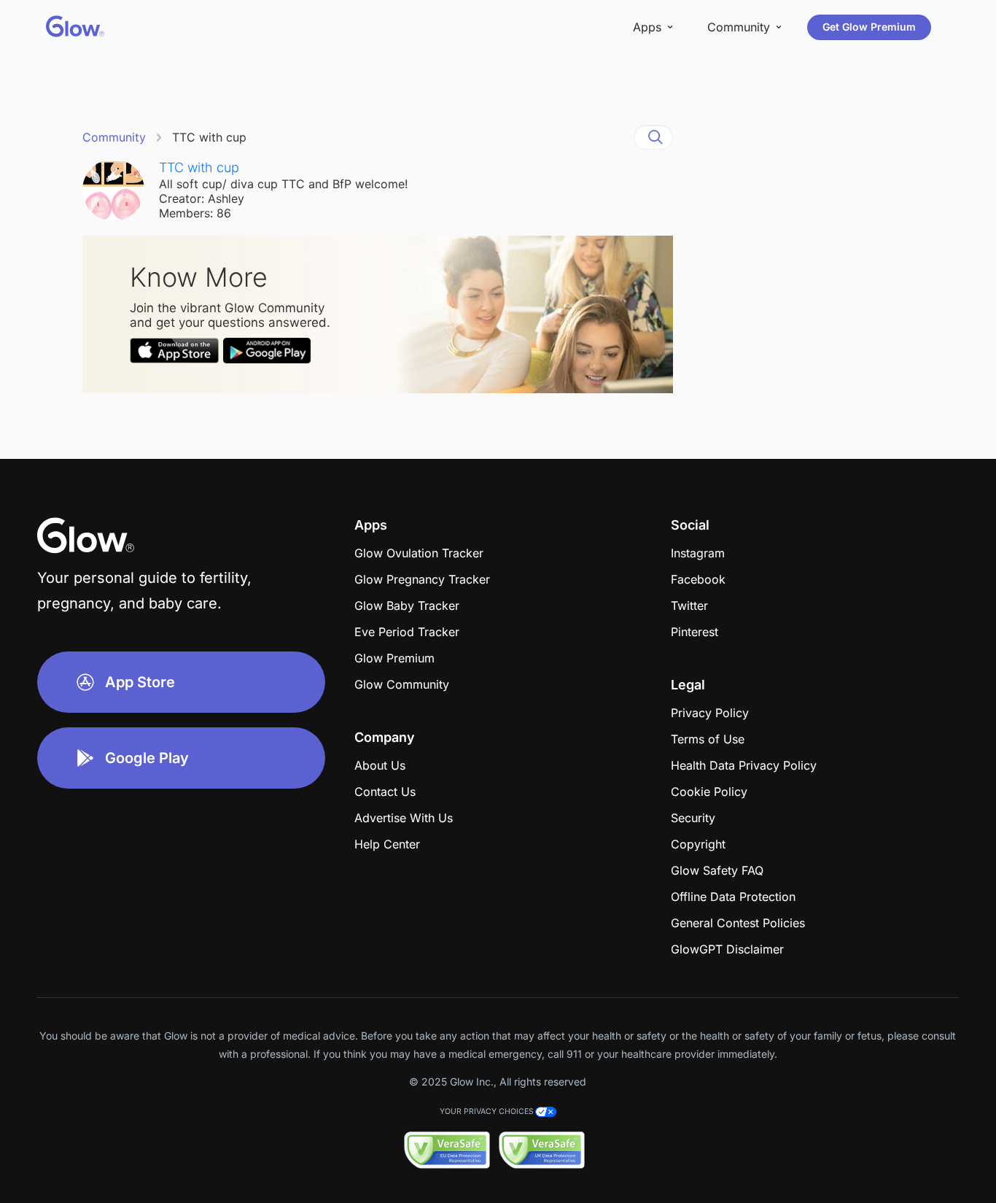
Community (114, 137)
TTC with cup (209, 137)
